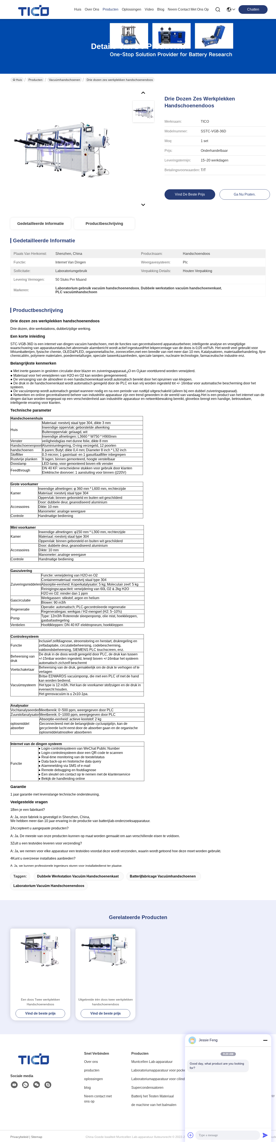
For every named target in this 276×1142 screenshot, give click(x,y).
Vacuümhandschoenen (64, 79)
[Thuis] (34, 1063)
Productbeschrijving (104, 223)
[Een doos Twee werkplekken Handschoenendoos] (40, 963)
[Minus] (265, 1040)
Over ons (91, 1062)
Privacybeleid (19, 1137)
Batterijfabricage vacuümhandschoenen (163, 876)
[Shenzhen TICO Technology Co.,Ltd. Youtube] (14, 1084)
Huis (77, 9)
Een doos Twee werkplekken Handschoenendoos (40, 1002)
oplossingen (131, 9)
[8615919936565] (25, 1084)
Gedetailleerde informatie (40, 223)
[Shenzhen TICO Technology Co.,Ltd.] (34, 9)
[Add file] (191, 1135)
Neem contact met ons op (98, 1098)
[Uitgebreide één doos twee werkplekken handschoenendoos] (105, 963)
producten (110, 9)
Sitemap (36, 1137)
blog (160, 9)
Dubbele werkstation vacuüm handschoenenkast (78, 876)
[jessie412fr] (48, 1084)
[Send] (265, 1135)
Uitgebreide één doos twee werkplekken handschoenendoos (105, 1002)
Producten (35, 79)
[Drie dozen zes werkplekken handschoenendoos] (61, 147)
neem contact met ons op (188, 9)
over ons (92, 9)
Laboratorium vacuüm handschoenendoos (48, 886)
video (149, 9)
